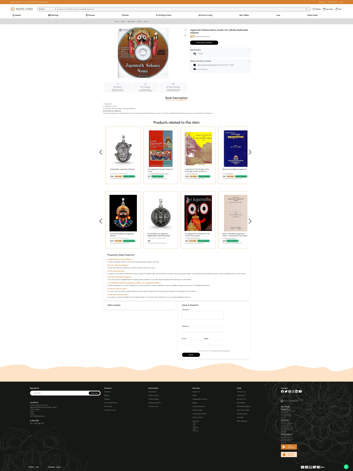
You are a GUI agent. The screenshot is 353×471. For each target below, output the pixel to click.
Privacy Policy (226, 350)
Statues (107, 392)
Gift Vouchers (242, 414)
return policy (242, 274)
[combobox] (180, 9)
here (154, 291)
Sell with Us (241, 399)
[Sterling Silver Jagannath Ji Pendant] (123, 166)
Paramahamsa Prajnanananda (159, 173)
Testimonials (197, 410)
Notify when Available (204, 43)
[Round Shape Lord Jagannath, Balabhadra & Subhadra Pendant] (160, 231)
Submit (191, 355)
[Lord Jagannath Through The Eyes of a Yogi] (160, 166)
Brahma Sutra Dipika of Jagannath (234, 169)
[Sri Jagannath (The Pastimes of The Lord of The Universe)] (198, 231)
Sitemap (240, 417)
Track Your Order (243, 410)
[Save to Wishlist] (185, 30)
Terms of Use (216, 350)
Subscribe (94, 393)
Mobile (206, 338)
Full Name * (185, 326)
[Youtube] (300, 392)
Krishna (146, 21)
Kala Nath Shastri (230, 238)
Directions (283, 417)
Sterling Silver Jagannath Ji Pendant (122, 169)
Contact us (332, 2)
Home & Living (109, 410)
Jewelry (107, 399)
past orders (170, 291)
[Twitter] (286, 392)
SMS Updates (242, 421)
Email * (184, 338)
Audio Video (131, 21)
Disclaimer (152, 392)
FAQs (194, 395)
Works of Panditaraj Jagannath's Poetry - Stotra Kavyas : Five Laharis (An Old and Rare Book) (235, 236)
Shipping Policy (154, 403)
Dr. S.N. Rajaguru (192, 173)
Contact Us (241, 392)
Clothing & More (110, 403)
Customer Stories (199, 414)
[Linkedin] (296, 392)
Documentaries (199, 406)
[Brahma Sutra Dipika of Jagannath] (235, 166)
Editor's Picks (198, 417)
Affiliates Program (244, 406)
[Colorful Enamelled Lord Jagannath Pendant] (123, 231)
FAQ (341, 2)
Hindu (139, 21)
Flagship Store (285, 409)
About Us (196, 392)
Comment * (186, 309)
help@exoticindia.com (203, 285)
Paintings (108, 406)
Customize (241, 395)
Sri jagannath (228, 173)
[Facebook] (282, 392)
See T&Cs (121, 91)
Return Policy (153, 395)
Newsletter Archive (200, 399)
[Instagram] (293, 392)
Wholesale (241, 403)
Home (116, 21)
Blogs (195, 403)
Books (123, 21)
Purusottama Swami (193, 238)
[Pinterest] (289, 392)
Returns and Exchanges (207, 65)
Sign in (322, 2)
